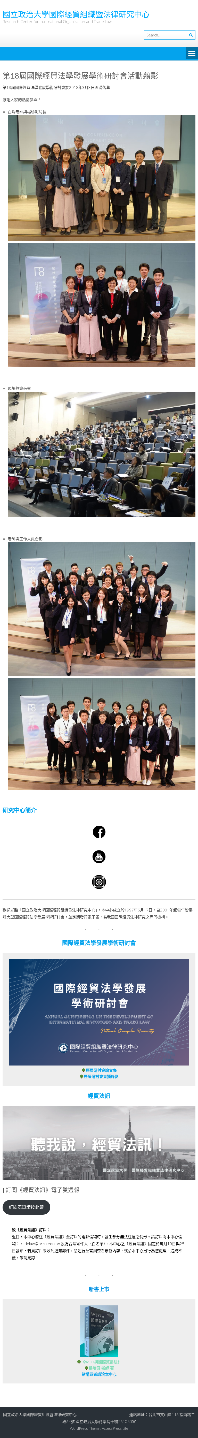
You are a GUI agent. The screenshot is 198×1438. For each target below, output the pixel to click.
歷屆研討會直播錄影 (101, 1076)
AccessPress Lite (115, 1428)
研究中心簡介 (20, 810)
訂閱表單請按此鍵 (26, 1207)
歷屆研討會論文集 (101, 1070)
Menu (192, 53)
